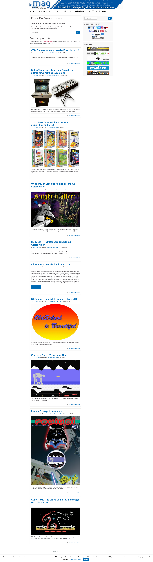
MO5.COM (92, 11)
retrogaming (43, 11)
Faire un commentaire (74, 63)
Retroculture (59, 189)
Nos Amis (54, 189)
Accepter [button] (86, 559)
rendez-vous (67, 11)
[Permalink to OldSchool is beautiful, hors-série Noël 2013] (55, 322)
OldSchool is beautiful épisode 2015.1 (51, 264)
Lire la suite (36, 287)
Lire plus (55, 551)
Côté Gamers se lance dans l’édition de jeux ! (55, 50)
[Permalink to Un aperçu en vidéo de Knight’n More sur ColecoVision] (55, 209)
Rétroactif (54, 266)
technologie (80, 11)
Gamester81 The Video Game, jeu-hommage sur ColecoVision (55, 501)
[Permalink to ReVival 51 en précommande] (55, 450)
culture (55, 11)
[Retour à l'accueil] (76, 4)
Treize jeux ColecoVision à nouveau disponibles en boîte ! (50, 123)
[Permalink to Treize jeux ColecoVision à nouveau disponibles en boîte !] (55, 148)
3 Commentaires (75, 257)
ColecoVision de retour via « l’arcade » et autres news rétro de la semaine (52, 71)
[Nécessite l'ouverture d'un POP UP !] (98, 36)
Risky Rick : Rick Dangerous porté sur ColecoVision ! (51, 243)
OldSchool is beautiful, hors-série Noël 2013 (54, 298)
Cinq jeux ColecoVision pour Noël (49, 355)
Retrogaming (55, 52)
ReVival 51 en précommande (46, 411)
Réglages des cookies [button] (75, 559)
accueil (33, 11)
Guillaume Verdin (36, 52)
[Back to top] (149, 558)
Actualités (49, 52)
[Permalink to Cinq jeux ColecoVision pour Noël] (55, 378)
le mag (102, 11)
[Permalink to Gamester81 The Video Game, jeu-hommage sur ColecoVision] (55, 521)
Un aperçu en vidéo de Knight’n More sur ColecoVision (53, 185)
